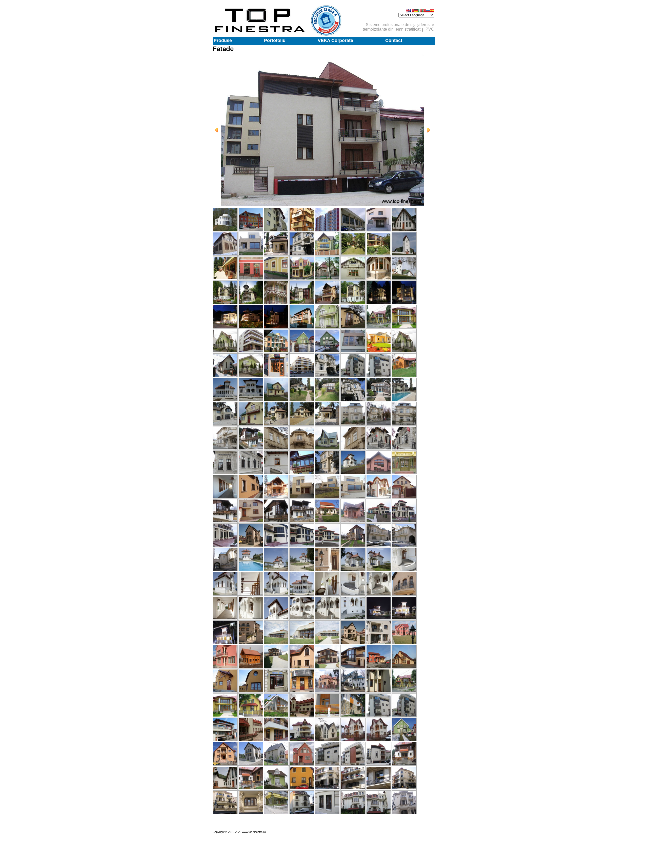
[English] (408, 11)
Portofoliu (275, 40)
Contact (393, 40)
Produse (223, 40)
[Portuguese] (424, 11)
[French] (412, 11)
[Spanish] (432, 11)
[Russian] (428, 11)
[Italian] (420, 11)
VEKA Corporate (335, 40)
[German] (416, 11)
